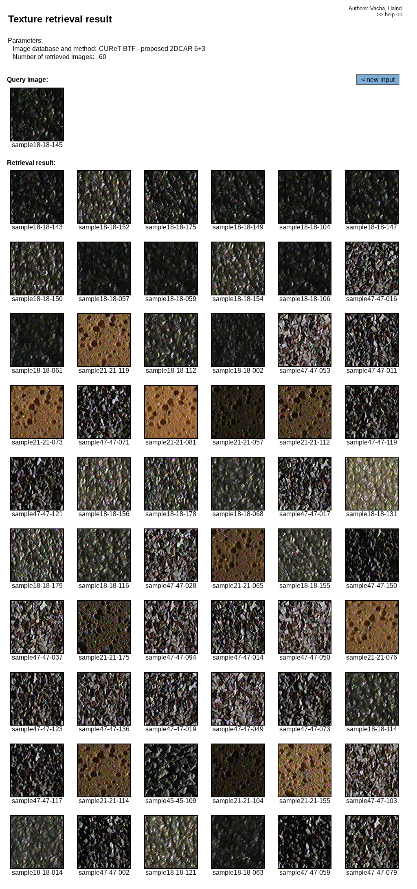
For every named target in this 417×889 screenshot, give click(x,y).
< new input (378, 79)
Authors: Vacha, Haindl (376, 8)
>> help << (390, 14)
